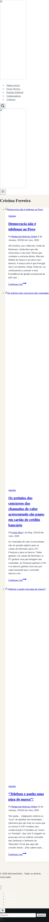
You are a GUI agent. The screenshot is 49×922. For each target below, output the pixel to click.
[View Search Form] (2, 106)
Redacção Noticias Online (24, 236)
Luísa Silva (17, 532)
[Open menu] (3, 192)
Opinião (12, 216)
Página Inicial (13, 85)
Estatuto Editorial (15, 92)
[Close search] (2, 910)
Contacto (11, 99)
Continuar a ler (17, 284)
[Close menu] (0, 887)
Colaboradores (14, 96)
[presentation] (27, 209)
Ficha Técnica (13, 89)
